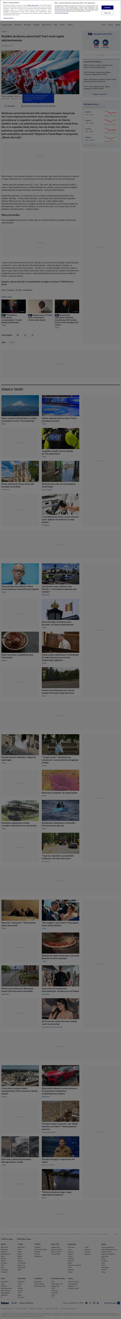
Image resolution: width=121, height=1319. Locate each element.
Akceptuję (107, 7)
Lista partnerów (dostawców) (61, 12)
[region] (60, 10)
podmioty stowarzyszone (33, 5)
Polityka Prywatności (8, 18)
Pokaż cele (107, 13)
